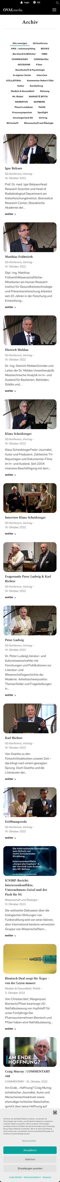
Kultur (20, 85)
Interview (42, 75)
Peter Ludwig (14, 640)
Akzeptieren (30, 1150)
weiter (9, 214)
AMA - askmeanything (23, 48)
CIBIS (44, 54)
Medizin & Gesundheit (22, 91)
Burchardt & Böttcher (24, 54)
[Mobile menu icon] (54, 9)
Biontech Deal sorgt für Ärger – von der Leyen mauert (27, 980)
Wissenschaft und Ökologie (39, 123)
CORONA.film (41, 59)
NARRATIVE (21, 101)
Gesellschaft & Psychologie (30, 69)
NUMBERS (39, 101)
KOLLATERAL (13, 80)
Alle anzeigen (19, 43)
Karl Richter (13, 738)
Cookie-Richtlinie (15, 1177)
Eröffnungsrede (16, 822)
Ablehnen (30, 1159)
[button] (55, 1112)
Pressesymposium (22, 112)
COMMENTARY (20, 59)
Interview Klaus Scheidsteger (25, 517)
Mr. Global (17, 96)
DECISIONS (24, 64)
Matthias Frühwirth (19, 257)
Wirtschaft (12, 123)
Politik (42, 107)
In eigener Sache (22, 75)
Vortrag (43, 117)
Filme (39, 64)
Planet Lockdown (23, 107)
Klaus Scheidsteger (18, 434)
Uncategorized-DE (23, 117)
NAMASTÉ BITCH (38, 96)
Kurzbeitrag (36, 85)
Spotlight (43, 112)
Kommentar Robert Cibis (40, 80)
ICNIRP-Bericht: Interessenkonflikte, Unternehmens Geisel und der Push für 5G (26, 887)
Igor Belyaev (13, 168)
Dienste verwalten (29, 1140)
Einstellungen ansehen (30, 1168)
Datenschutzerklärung (32, 1177)
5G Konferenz (40, 43)
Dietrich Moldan (16, 350)
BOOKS (45, 48)
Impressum (46, 1177)
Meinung (44, 91)
